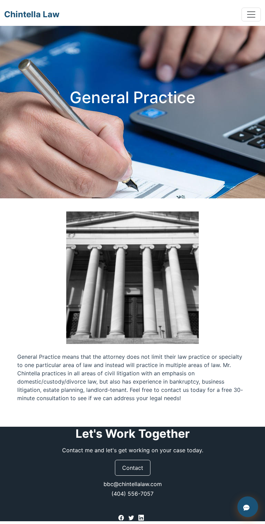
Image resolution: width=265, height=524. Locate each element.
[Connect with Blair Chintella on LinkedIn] (141, 517)
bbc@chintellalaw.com (133, 484)
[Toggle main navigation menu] (251, 14)
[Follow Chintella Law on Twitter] (132, 517)
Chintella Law (31, 14)
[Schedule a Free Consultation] (247, 506)
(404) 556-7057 (132, 493)
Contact (132, 467)
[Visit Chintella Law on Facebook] (122, 517)
